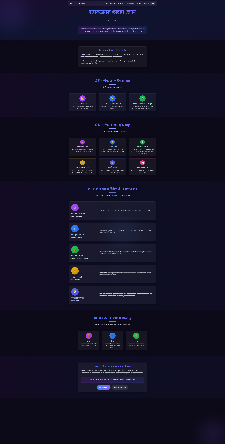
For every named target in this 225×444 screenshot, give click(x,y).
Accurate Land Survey (77, 4)
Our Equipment (130, 3)
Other (138, 3)
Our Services (120, 3)
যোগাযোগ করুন (103, 387)
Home (106, 3)
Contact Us (146, 3)
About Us (112, 3)
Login (152, 3)
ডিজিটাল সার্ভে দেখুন (120, 387)
